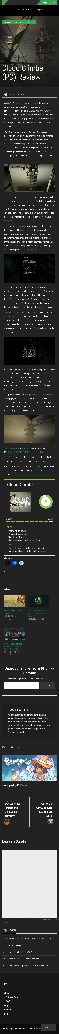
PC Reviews (19, 22)
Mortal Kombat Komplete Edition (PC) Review (19, 952)
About (7, 993)
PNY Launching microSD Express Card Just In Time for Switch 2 (26, 965)
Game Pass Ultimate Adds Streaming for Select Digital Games (13, 646)
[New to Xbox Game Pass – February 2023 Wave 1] (38, 601)
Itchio (6, 398)
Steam (34, 394)
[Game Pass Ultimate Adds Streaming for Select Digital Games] (14, 634)
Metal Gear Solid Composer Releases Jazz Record (21, 959)
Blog (6, 1005)
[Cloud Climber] (20, 502)
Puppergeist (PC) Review (15, 785)
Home (7, 1014)
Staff (8, 1001)
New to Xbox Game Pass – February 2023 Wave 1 (37, 613)
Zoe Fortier (12, 94)
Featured (7, 22)
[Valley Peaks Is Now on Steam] (14, 601)
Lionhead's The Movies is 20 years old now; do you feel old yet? (27, 939)
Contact (8, 1010)
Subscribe (47, 685)
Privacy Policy (12, 997)
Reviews (31, 22)
